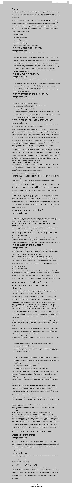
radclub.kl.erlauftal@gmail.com (25, 462)
